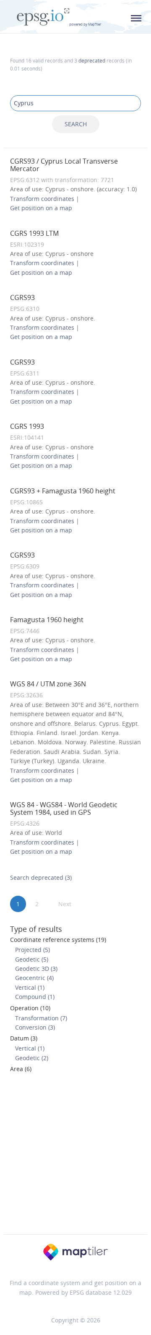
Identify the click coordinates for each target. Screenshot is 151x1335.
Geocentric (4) (34, 978)
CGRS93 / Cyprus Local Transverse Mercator (64, 164)
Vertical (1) (29, 987)
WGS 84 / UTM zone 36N (48, 683)
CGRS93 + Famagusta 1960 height (62, 490)
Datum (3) (23, 1038)
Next (64, 904)
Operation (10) (30, 1008)
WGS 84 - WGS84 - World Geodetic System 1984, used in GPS (63, 808)
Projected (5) (32, 950)
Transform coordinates (42, 199)
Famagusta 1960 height (46, 619)
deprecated (91, 60)
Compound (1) (35, 997)
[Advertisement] (75, 1156)
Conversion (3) (35, 1027)
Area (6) (20, 1069)
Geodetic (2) (31, 1058)
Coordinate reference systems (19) (58, 940)
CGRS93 (22, 297)
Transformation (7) (41, 1018)
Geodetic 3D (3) (36, 969)
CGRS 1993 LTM (34, 233)
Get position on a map (41, 208)
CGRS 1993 (27, 426)
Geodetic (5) (31, 959)
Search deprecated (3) (41, 877)
